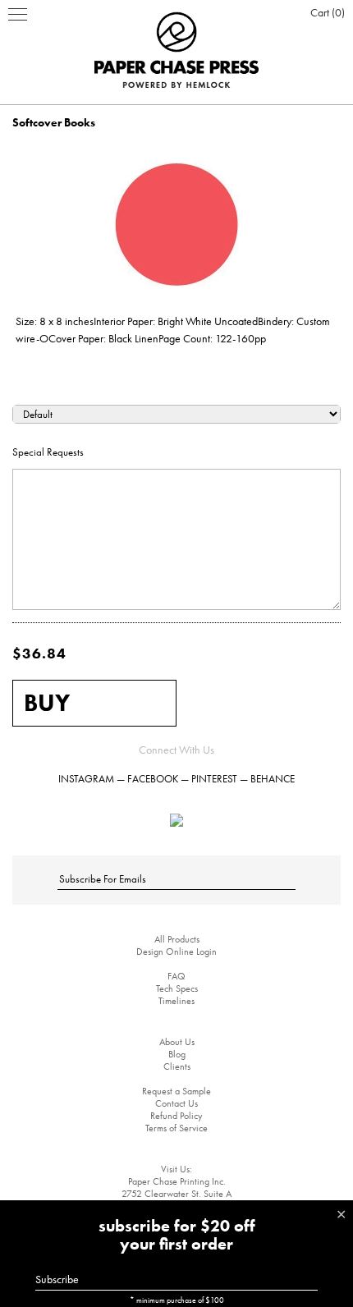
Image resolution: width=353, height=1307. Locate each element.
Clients (176, 1066)
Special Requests (48, 452)
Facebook (152, 779)
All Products (176, 939)
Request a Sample (176, 1091)
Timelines (176, 1000)
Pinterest (214, 779)
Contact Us (176, 1103)
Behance (272, 779)
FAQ (176, 976)
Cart (326, 12)
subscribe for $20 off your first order (177, 1235)
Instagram (86, 779)
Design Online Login (176, 951)
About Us (177, 1041)
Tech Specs (177, 988)
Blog (177, 1054)
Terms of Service (176, 1128)
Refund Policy (176, 1115)
